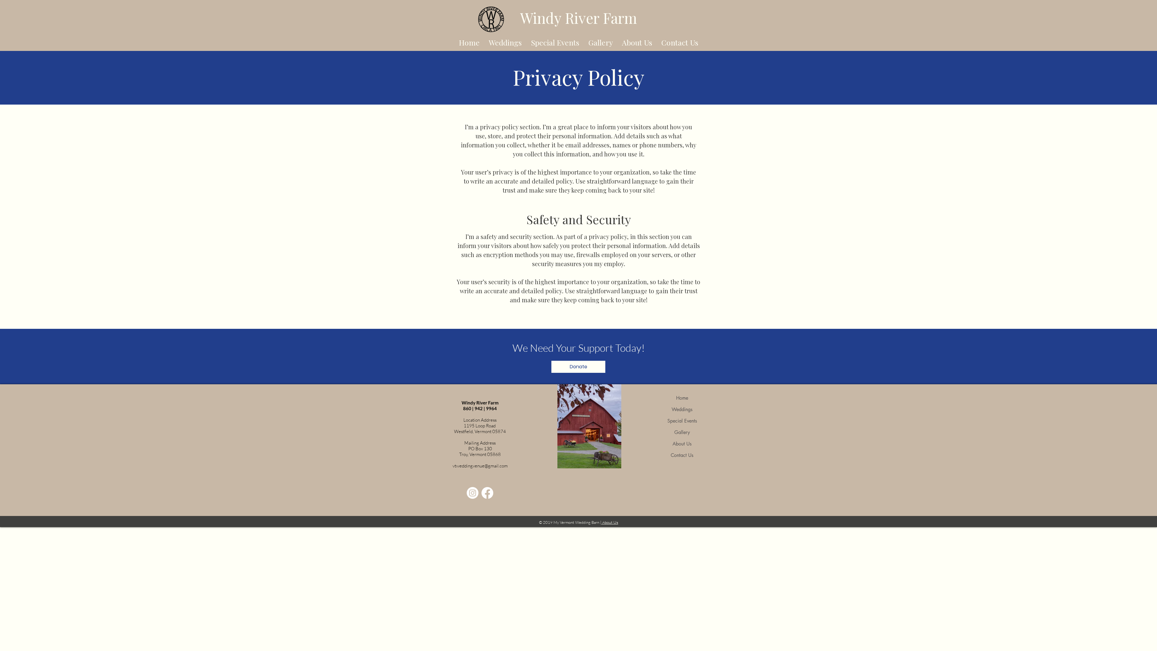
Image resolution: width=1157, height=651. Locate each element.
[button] (578, 367)
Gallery (682, 432)
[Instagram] (472, 493)
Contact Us (682, 455)
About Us (682, 444)
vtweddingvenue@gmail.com (480, 466)
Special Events (682, 421)
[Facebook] (487, 493)
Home (682, 398)
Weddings (682, 409)
